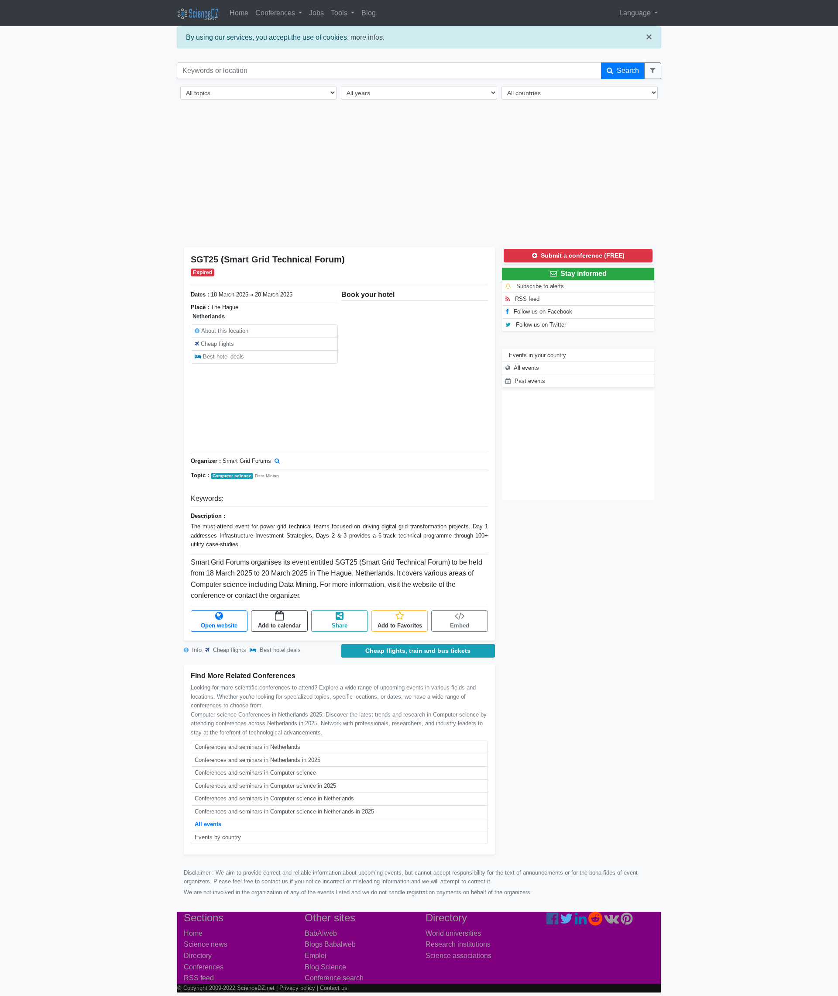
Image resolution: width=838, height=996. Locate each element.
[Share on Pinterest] (626, 921)
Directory (198, 955)
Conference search (334, 978)
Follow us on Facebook (542, 311)
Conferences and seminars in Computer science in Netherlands (274, 798)
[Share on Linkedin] (581, 921)
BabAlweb (321, 933)
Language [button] (636, 13)
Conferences (203, 967)
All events (208, 824)
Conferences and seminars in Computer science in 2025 (265, 785)
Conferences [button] (276, 13)
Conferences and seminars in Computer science (255, 772)
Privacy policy (297, 988)
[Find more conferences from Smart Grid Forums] (277, 461)
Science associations (458, 955)
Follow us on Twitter (540, 324)
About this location (224, 330)
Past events (530, 381)
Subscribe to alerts (539, 286)
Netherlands (208, 316)
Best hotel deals (223, 356)
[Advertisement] (419, 179)
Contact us (333, 988)
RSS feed (526, 299)
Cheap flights (217, 344)
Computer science (232, 475)
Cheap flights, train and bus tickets (418, 650)
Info (196, 650)
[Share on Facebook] (552, 921)
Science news (205, 944)
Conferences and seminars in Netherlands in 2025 (257, 760)
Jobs (316, 13)
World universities (453, 933)
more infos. (367, 37)
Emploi (315, 955)
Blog (368, 13)
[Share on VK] (611, 921)
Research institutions (458, 944)
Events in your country (537, 355)
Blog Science (325, 967)
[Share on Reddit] (595, 921)
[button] (652, 70)
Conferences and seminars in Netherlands (247, 747)
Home (239, 13)
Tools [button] (340, 13)
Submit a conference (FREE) (582, 255)
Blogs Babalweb (330, 944)
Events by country (218, 837)
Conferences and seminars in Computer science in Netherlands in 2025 (284, 811)
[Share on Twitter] (566, 921)
